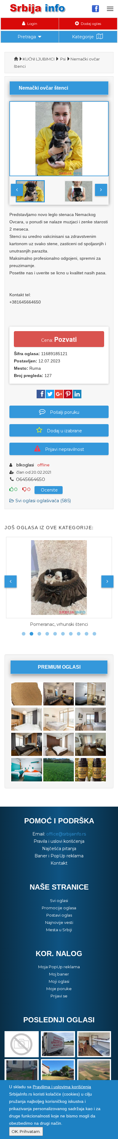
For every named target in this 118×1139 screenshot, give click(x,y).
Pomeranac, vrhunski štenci (59, 624)
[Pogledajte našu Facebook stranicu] (95, 8)
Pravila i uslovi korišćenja (59, 841)
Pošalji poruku (64, 412)
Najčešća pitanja (59, 848)
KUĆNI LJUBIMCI (38, 59)
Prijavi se (59, 995)
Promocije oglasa (59, 907)
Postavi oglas (59, 915)
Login (31, 23)
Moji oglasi (59, 981)
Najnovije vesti (59, 922)
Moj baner (59, 974)
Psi (63, 59)
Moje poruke (59, 988)
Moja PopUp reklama (59, 966)
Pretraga (27, 36)
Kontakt (59, 863)
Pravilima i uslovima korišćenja (62, 1086)
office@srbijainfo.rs (66, 834)
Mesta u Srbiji (59, 929)
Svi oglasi (59, 900)
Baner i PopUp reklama (59, 856)
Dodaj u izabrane (64, 431)
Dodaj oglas (90, 23)
